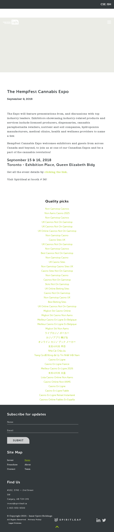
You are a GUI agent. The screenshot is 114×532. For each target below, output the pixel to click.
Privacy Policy (35, 520)
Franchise (12, 465)
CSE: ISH (106, 4)
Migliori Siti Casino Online (57, 310)
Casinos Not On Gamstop (57, 279)
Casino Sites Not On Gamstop (57, 270)
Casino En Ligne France (57, 364)
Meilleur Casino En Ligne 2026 (57, 368)
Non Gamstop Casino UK (57, 297)
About (28, 465)
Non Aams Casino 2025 (57, 213)
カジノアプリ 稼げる (57, 337)
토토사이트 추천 (57, 346)
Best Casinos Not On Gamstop (57, 253)
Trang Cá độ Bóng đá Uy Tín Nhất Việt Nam (57, 355)
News (27, 460)
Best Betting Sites (57, 302)
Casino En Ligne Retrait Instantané (57, 395)
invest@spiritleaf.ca (17, 503)
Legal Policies (15, 523)
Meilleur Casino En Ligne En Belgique (57, 319)
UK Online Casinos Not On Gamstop (57, 231)
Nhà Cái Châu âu (57, 350)
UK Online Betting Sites (57, 288)
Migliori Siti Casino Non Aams (57, 315)
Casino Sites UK (57, 239)
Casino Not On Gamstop (57, 293)
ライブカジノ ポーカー (57, 333)
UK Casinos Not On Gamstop (57, 222)
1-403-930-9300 (16, 508)
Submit (18, 440)
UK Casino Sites (57, 262)
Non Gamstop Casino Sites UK (57, 266)
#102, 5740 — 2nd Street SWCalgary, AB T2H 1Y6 (20, 494)
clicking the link (56, 172)
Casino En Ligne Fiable (57, 390)
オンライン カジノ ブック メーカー (57, 341)
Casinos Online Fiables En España (57, 399)
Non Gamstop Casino (57, 235)
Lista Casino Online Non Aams (57, 377)
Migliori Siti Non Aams (57, 328)
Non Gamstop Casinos (57, 208)
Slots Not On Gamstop (57, 284)
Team (27, 469)
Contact (11, 469)
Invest (10, 460)
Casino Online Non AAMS (57, 381)
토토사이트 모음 (57, 373)
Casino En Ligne (57, 359)
